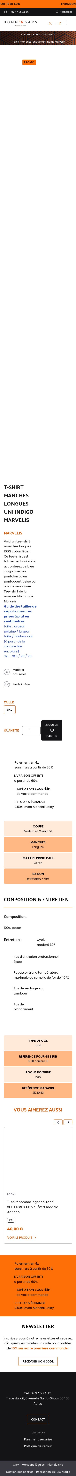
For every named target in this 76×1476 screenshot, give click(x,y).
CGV (16, 1465)
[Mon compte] (52, 23)
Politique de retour (38, 1446)
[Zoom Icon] (68, 59)
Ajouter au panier (51, 730)
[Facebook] (32, 1410)
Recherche (66, 12)
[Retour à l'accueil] (20, 23)
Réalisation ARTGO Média (53, 1472)
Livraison (38, 1432)
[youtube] (43, 1410)
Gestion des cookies (19, 1472)
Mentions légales (33, 1465)
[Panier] (59, 23)
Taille (9, 702)
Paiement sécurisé (38, 1439)
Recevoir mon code (38, 1361)
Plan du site (55, 1465)
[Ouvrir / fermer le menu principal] (70, 23)
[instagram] (38, 1410)
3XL (9, 709)
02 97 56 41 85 (20, 12)
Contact (38, 1419)
